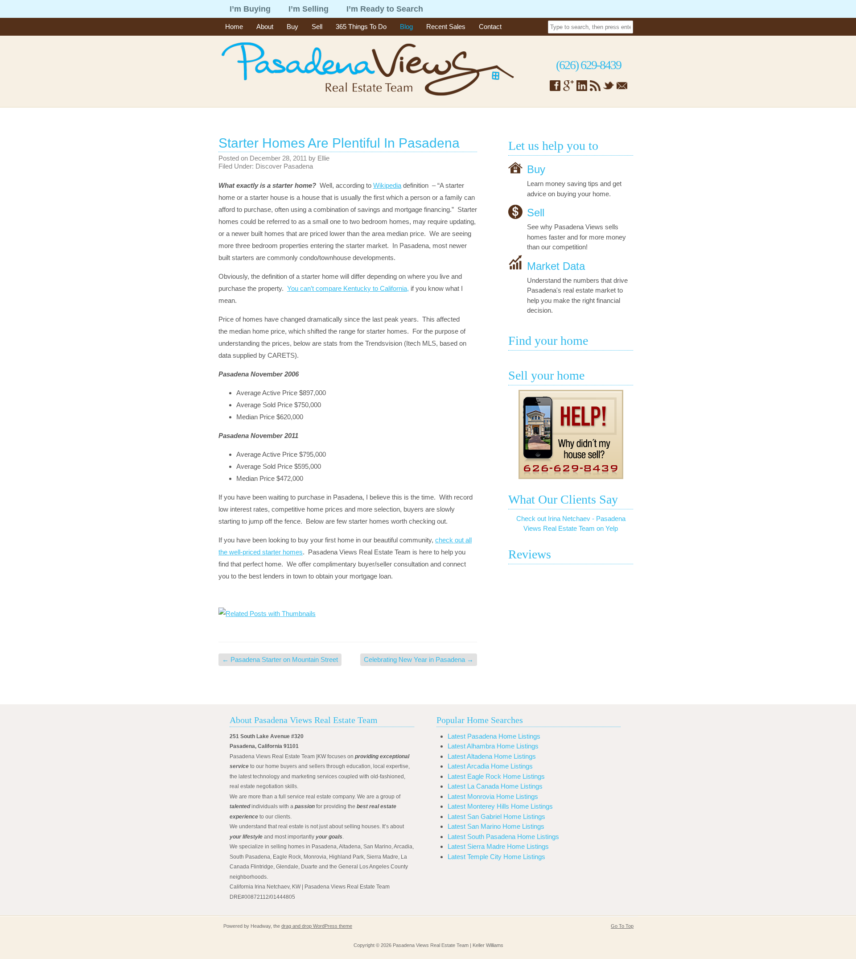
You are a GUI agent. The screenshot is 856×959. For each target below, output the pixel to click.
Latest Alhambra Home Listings (493, 746)
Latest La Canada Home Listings (495, 786)
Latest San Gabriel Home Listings (496, 816)
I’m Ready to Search (384, 8)
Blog (406, 26)
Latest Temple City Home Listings (496, 856)
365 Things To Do (361, 26)
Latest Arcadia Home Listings (490, 766)
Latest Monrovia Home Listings (493, 796)
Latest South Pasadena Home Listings (503, 836)
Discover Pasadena (284, 166)
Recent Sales (445, 26)
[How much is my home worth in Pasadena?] (570, 434)
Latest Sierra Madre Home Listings (498, 846)
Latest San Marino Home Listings (496, 826)
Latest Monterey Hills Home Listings (500, 806)
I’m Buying (250, 8)
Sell (317, 26)
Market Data (556, 266)
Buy (292, 26)
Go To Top (622, 926)
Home (234, 26)
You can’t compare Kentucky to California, (348, 288)
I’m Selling (308, 8)
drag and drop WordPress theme (316, 926)
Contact (490, 26)
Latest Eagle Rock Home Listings (496, 776)
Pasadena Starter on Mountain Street (280, 659)
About (264, 26)
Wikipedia (387, 185)
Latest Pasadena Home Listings (494, 736)
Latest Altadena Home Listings (492, 756)
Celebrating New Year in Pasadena (418, 659)
